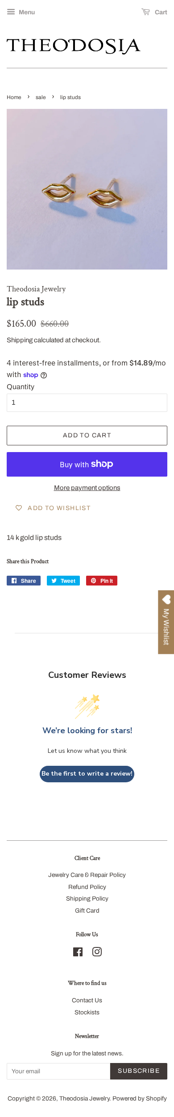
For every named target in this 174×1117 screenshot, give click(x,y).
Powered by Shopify (139, 1098)
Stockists (87, 1012)
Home (14, 97)
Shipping (20, 340)
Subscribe (139, 1070)
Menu (26, 12)
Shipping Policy (87, 898)
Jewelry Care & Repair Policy (87, 875)
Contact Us (87, 1000)
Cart (160, 12)
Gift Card (87, 910)
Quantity (20, 386)
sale (41, 97)
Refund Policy (87, 887)
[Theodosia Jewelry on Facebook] (78, 954)
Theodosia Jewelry (84, 1098)
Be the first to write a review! (87, 773)
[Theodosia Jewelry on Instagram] (97, 954)
